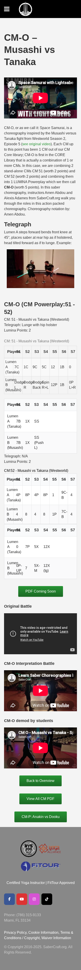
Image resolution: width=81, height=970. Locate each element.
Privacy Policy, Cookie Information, (32, 932)
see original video (36, 144)
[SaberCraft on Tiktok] (46, 899)
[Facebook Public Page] (9, 899)
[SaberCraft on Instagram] (34, 899)
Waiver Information (56, 938)
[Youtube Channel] (21, 899)
